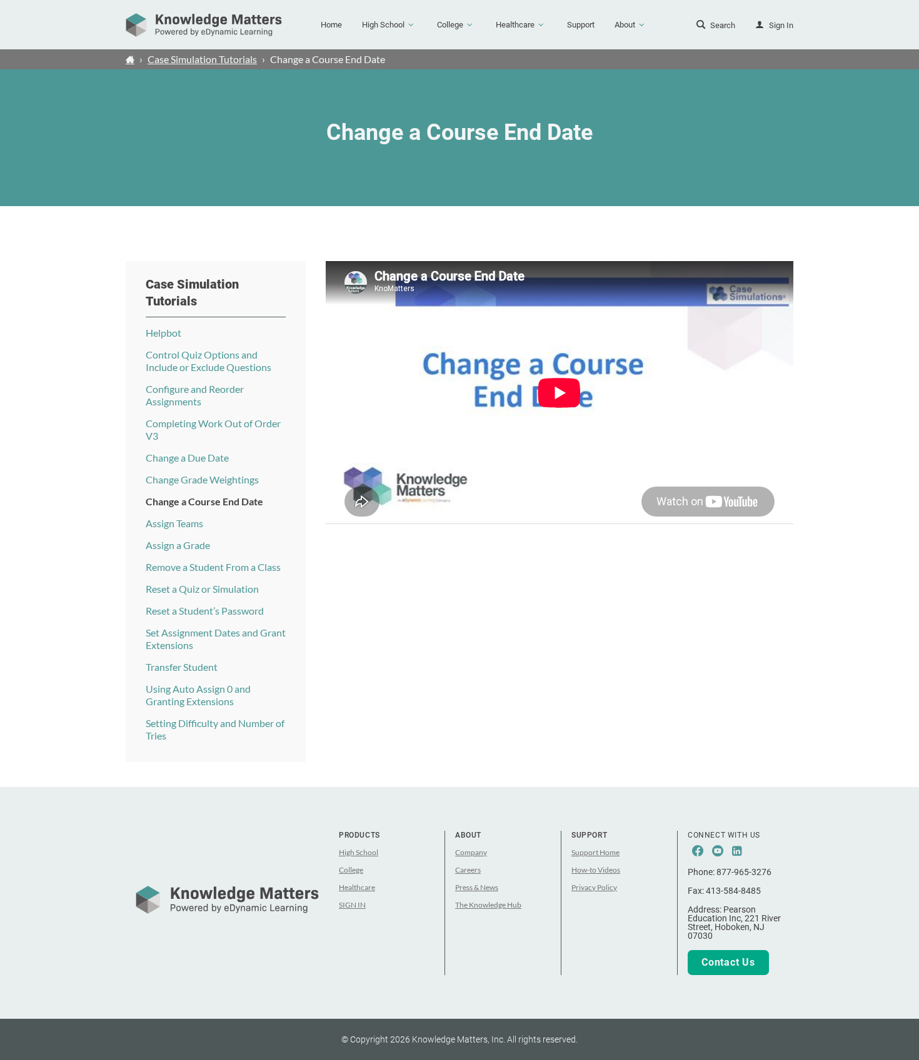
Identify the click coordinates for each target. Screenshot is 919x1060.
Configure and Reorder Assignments (195, 395)
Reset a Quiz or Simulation (202, 589)
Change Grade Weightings (202, 479)
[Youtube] (718, 851)
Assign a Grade (178, 545)
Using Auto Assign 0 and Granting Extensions (198, 695)
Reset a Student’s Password (205, 611)
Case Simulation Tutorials (202, 59)
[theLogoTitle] (204, 25)
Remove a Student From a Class (213, 567)
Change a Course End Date (204, 501)
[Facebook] (698, 851)
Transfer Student (182, 667)
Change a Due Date (187, 457)
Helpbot (163, 333)
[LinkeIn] (737, 851)
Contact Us (728, 962)
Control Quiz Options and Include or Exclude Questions (208, 361)
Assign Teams (174, 523)
